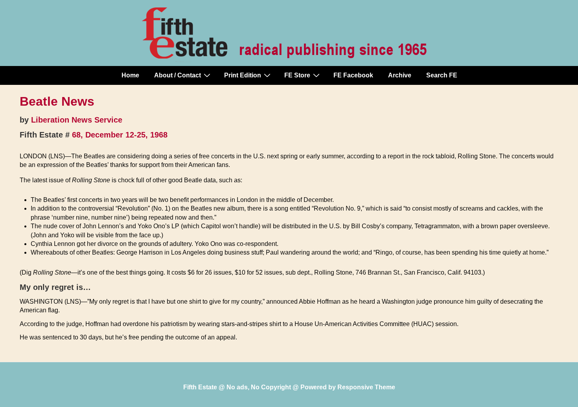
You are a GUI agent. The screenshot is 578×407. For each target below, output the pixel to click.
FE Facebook (353, 75)
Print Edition (242, 75)
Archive (399, 75)
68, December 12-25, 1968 (120, 134)
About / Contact (177, 75)
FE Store (297, 75)
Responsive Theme (366, 387)
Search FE (441, 75)
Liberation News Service (76, 120)
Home (130, 75)
